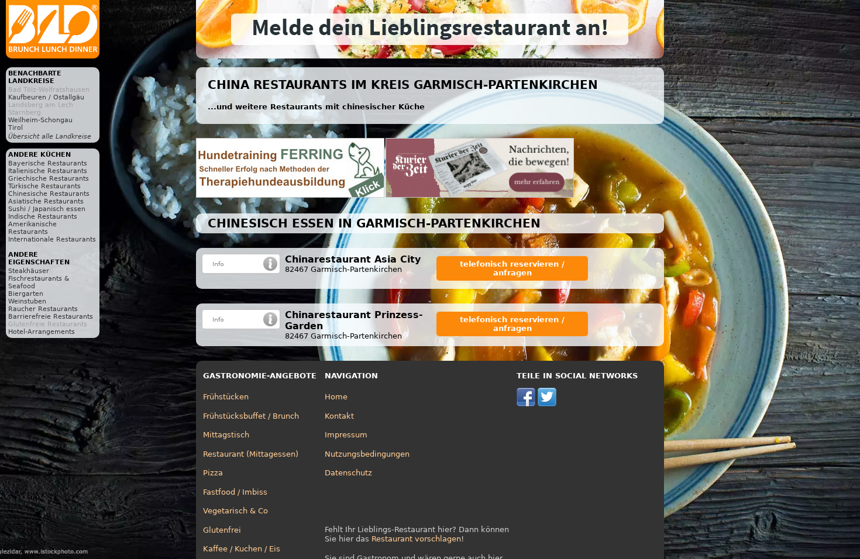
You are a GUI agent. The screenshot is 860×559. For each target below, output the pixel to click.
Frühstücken (226, 396)
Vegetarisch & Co (235, 510)
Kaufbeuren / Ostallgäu (46, 97)
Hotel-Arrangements (41, 332)
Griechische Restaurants (48, 178)
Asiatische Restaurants (46, 201)
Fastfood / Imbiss (235, 492)
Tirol (15, 128)
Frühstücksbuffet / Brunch (251, 416)
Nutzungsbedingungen (367, 454)
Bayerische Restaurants (47, 163)
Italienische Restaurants (47, 171)
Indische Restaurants (42, 216)
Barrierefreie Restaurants (50, 316)
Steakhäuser (28, 271)
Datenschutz (348, 472)
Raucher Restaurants (43, 309)
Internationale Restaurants (52, 239)
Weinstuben (27, 301)
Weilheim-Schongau (40, 120)
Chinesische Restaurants (49, 194)
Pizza (213, 472)
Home (336, 396)
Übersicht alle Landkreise (49, 136)
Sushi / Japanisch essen (46, 209)
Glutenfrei (222, 530)
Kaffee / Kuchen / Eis (241, 548)
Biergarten (25, 294)
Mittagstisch (226, 434)
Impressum (346, 434)
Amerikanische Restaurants (32, 228)
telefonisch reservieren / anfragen (512, 268)
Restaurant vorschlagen (416, 538)
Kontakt (339, 416)
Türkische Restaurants (44, 186)
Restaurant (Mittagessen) (250, 454)
